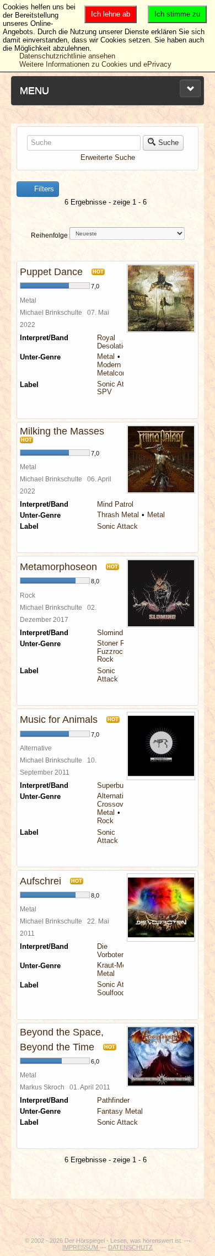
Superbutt (112, 785)
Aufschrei (40, 881)
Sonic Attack (117, 384)
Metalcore (112, 373)
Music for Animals (59, 719)
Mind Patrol (115, 504)
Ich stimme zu (177, 14)
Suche (168, 142)
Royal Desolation (114, 342)
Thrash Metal (118, 515)
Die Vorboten (111, 950)
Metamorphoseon (58, 566)
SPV (104, 392)
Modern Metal (119, 365)
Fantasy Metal (120, 1111)
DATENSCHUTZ (130, 1247)
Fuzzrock (112, 651)
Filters (43, 189)
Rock (105, 659)
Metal (106, 356)
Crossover (113, 804)
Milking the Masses (62, 431)
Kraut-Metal (115, 965)
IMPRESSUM (81, 1247)
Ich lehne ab (110, 14)
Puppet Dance (51, 271)
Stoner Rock (117, 643)
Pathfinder (113, 1100)
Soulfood (111, 993)
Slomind (110, 633)
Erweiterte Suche (107, 157)
